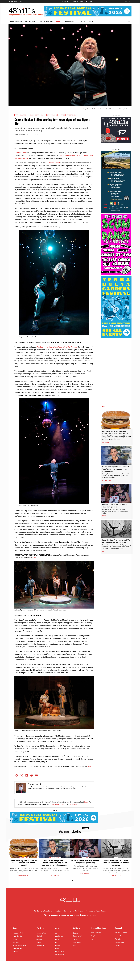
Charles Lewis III (22, 134)
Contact (117, 945)
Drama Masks (52, 115)
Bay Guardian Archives (98, 936)
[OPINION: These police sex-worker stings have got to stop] (116, 493)
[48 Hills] (26, 11)
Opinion (104, 515)
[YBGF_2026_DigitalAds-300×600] (116, 337)
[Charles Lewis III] (21, 788)
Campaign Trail (106, 480)
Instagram (74, 804)
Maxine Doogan (85, 873)
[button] (129, 21)
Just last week (20, 153)
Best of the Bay (96, 933)
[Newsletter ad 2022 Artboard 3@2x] (116, 142)
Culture (31, 115)
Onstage (62, 115)
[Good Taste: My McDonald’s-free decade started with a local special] (116, 420)
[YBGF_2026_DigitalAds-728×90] (87, 16)
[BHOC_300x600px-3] (116, 212)
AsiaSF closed (54, 163)
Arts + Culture (20, 115)
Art (103, 551)
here (86, 802)
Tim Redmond (54, 875)
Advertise (118, 939)
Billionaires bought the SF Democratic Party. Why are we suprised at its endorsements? (116, 469)
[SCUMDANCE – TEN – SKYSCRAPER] (116, 275)
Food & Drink (105, 442)
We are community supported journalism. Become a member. (70, 915)
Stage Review (71, 115)
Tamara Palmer (24, 875)
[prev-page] (67, 880)
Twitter (63, 804)
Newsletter (118, 936)
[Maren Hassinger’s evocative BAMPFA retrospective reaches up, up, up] (116, 529)
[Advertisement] (116, 369)
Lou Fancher (116, 875)
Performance (40, 115)
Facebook (56, 804)
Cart (92, 939)
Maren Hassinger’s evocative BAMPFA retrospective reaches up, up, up (116, 541)
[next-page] (72, 880)
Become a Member (121, 933)
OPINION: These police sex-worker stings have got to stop (114, 505)
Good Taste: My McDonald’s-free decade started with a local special (115, 432)
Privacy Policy (119, 942)
